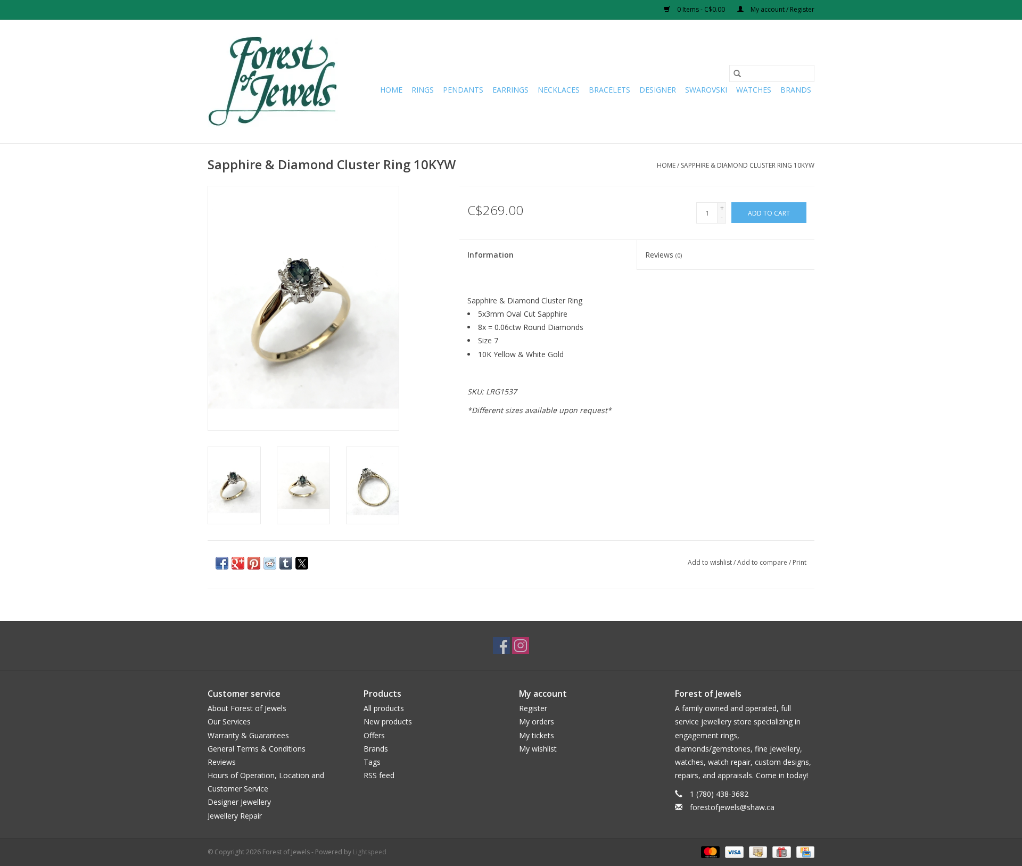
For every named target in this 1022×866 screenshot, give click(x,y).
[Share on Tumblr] (285, 563)
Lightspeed (369, 851)
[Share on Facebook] (222, 563)
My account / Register (781, 9)
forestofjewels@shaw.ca (732, 807)
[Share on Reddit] (269, 563)
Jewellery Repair (235, 816)
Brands (795, 90)
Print (799, 562)
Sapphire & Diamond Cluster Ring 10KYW (747, 165)
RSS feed (379, 775)
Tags (372, 762)
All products (384, 708)
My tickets (536, 735)
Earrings (510, 90)
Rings (422, 90)
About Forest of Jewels (247, 708)
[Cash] (757, 851)
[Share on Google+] (238, 563)
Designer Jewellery (239, 802)
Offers (374, 735)
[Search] (737, 73)
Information (490, 255)
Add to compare (763, 562)
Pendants (463, 90)
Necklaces (559, 90)
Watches (753, 90)
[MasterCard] (709, 851)
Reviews (663, 255)
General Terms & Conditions (257, 749)
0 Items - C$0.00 (701, 9)
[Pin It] (254, 563)
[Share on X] (301, 563)
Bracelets (609, 90)
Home (391, 90)
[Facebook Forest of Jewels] (501, 645)
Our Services (229, 721)
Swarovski (706, 90)
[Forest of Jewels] (273, 81)
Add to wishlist (710, 562)
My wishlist (538, 749)
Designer (657, 90)
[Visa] (733, 851)
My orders (536, 721)
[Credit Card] (803, 851)
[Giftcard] (780, 851)
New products (388, 721)
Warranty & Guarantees (248, 735)
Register (533, 708)
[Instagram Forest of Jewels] (520, 645)
